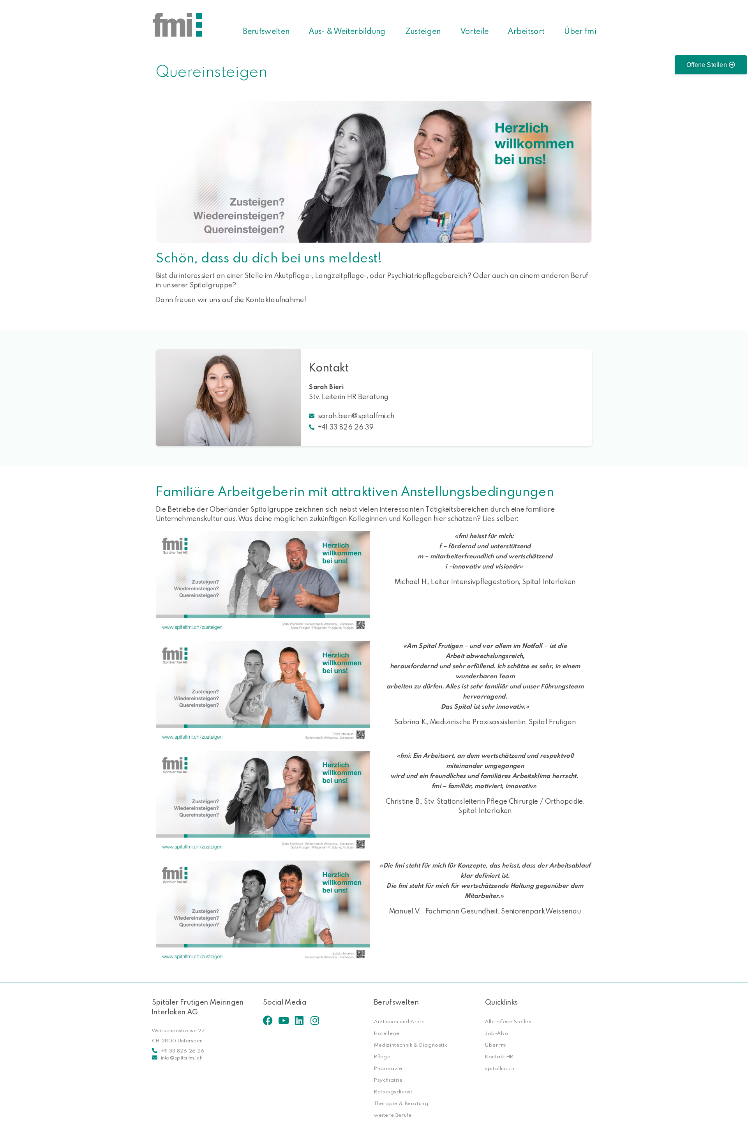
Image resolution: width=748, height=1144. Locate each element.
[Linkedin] (299, 1020)
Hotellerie (387, 1033)
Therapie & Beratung (401, 1103)
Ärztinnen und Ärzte (399, 1021)
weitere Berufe (392, 1114)
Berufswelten (266, 31)
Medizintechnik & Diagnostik (410, 1044)
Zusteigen (423, 31)
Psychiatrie (388, 1079)
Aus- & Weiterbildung (347, 31)
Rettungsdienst (393, 1091)
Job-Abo (496, 1033)
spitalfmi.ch (499, 1068)
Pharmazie (388, 1068)
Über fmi (580, 31)
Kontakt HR (499, 1056)
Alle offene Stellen (508, 1021)
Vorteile (474, 31)
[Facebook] (268, 1020)
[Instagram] (314, 1020)
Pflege (382, 1056)
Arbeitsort (526, 31)
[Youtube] (283, 1020)
